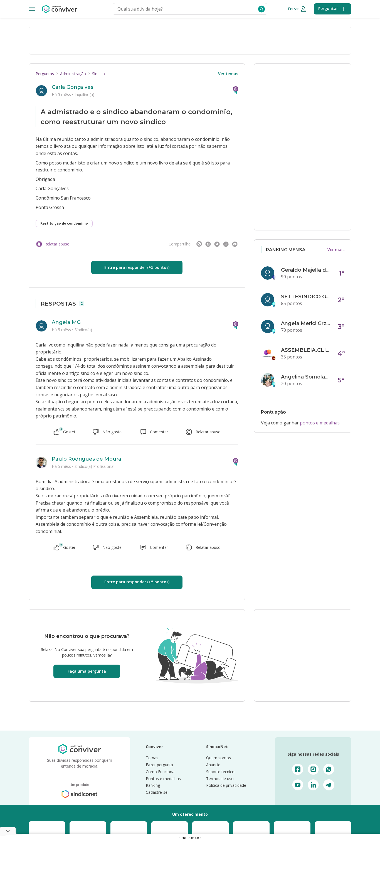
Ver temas (228, 73)
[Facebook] (208, 244)
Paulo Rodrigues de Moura (86, 459)
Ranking (153, 785)
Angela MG (66, 322)
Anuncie (213, 764)
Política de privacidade (226, 785)
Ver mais (335, 249)
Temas (152, 757)
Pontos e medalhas (163, 778)
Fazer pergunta (159, 764)
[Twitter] (217, 244)
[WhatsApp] (199, 244)
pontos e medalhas (320, 423)
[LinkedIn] (226, 244)
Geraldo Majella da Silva (306, 270)
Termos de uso (220, 778)
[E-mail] (234, 244)
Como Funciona (160, 771)
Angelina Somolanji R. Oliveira (306, 377)
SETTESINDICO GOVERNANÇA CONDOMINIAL (306, 297)
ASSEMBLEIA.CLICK (306, 350)
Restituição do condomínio (64, 223)
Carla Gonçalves (72, 87)
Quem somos (218, 757)
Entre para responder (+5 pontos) (136, 267)
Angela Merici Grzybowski (306, 323)
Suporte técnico (220, 771)
